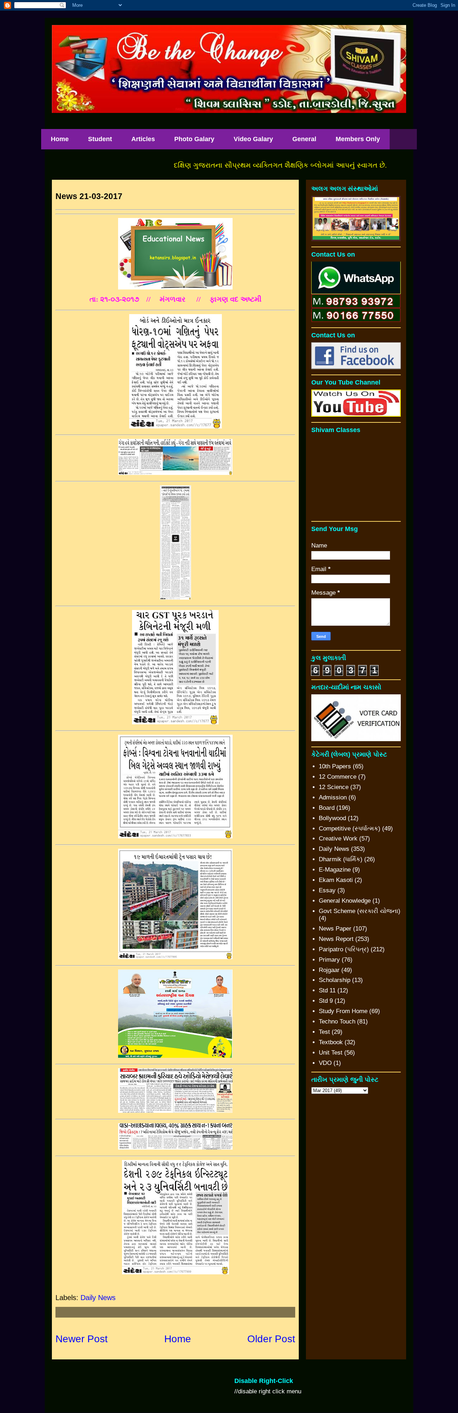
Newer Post (81, 1338)
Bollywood (332, 818)
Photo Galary (194, 139)
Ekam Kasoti (336, 880)
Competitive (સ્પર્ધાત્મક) (349, 828)
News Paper (335, 928)
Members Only (358, 139)
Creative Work (338, 838)
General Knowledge (345, 900)
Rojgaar (329, 970)
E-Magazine (335, 869)
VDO (325, 1063)
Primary (329, 959)
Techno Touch (337, 1021)
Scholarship (334, 980)
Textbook (331, 1042)
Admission (333, 797)
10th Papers (335, 766)
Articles (143, 139)
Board (327, 807)
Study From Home (343, 1011)
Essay (327, 890)
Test (324, 1031)
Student (100, 139)
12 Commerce (337, 776)
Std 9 (326, 1000)
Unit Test (330, 1052)
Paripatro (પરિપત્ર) (344, 949)
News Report (336, 939)
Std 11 (327, 990)
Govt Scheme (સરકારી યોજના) (359, 911)
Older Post (271, 1338)
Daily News (98, 1298)
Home (60, 139)
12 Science (334, 787)
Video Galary (253, 139)
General (304, 139)
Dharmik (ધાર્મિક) (340, 859)
